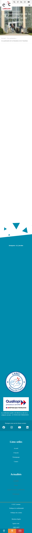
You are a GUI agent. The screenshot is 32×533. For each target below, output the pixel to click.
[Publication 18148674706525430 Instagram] (16, 256)
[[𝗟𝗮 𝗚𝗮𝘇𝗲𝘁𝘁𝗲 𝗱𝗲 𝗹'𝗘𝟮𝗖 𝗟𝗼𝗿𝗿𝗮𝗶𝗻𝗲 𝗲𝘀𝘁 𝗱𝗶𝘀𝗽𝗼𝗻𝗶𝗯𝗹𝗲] (16, 275)
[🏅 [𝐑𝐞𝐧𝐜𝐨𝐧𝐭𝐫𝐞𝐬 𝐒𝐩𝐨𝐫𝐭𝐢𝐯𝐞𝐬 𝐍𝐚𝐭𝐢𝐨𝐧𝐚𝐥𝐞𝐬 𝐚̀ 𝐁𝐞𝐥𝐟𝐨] (16, 295)
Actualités (16, 481)
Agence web (15, 523)
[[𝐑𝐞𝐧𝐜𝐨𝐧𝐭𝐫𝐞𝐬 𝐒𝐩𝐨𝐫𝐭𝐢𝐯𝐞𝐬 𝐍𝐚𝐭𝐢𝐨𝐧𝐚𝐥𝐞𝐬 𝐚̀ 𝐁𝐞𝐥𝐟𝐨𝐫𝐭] (16, 314)
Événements (16, 494)
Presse (16, 485)
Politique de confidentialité (16, 508)
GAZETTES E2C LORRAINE (16, 489)
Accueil (16, 448)
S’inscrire (16, 453)
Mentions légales (16, 519)
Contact (16, 461)
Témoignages (16, 457)
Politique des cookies (16, 512)
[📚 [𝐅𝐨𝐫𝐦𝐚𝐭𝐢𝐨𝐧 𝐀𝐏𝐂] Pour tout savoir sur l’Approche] (16, 352)
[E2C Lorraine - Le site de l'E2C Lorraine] (6, 5)
